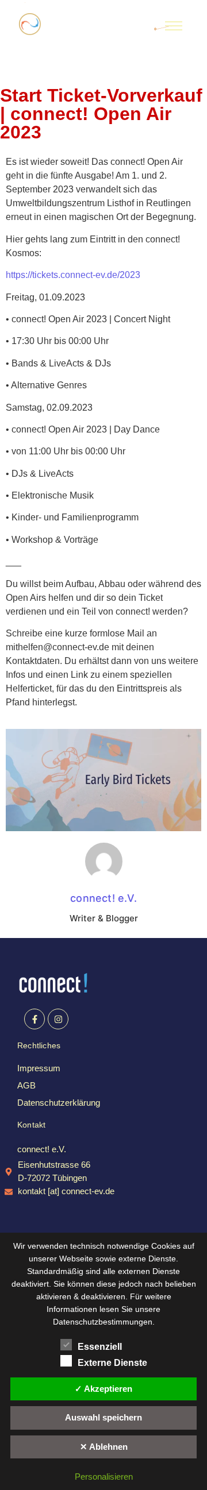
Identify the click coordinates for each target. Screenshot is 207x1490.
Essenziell (100, 1347)
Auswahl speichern (103, 1417)
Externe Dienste (112, 1363)
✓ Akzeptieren (103, 1389)
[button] (41, 1149)
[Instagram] (58, 1019)
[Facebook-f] (34, 1019)
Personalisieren (104, 1476)
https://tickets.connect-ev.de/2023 (73, 275)
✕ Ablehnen (104, 1447)
